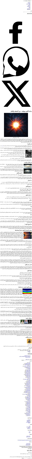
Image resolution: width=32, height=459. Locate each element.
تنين (2, 145)
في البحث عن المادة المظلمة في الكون (24, 356)
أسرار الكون (27, 359)
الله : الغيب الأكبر (27, 357)
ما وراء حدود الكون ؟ (27, 355)
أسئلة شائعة (28, 420)
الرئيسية (29, 419)
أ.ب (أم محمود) (30, 344)
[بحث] (26, 0)
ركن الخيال (28, 428)
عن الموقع (28, 421)
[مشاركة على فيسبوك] (16, 46)
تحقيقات (29, 427)
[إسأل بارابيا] (30, 448)
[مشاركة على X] (16, 109)
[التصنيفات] (29, 0)
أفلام (29, 431)
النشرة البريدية (28, 444)
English (29, 422)
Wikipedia (28, 351)
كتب (29, 432)
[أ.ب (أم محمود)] (29, 343)
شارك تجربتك (28, 443)
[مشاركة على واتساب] (16, 77)
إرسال (22, 458)
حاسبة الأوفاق (28, 436)
